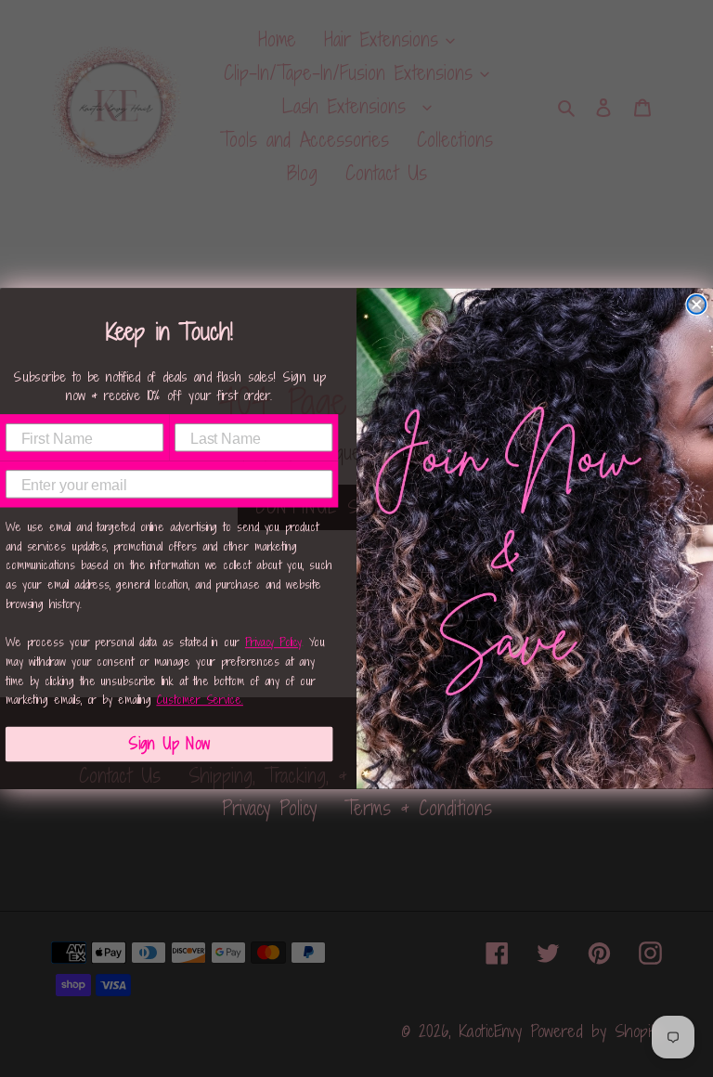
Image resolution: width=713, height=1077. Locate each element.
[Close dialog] (696, 304)
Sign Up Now (169, 744)
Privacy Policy (273, 642)
